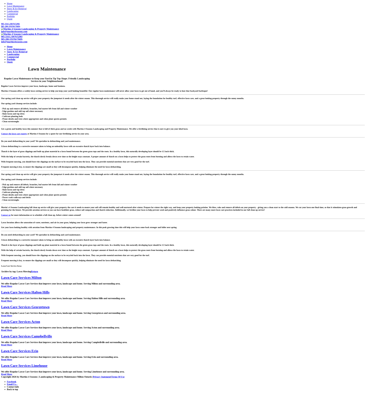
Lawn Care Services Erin (19, 351)
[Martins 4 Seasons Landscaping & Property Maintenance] (30, 29)
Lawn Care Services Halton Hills (25, 292)
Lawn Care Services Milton (21, 277)
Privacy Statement (102, 377)
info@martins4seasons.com (14, 31)
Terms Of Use (118, 377)
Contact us (5, 215)
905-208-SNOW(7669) (10, 26)
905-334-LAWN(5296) (10, 24)
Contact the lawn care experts (14, 134)
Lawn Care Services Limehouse (24, 365)
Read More (6, 286)
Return (34, 271)
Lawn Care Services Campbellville (26, 336)
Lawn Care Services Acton (20, 322)
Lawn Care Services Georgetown (25, 307)
